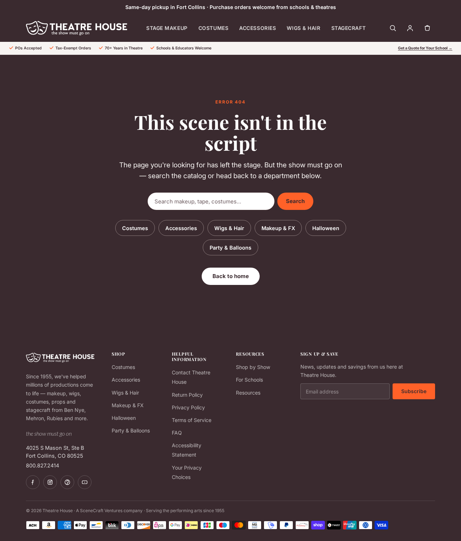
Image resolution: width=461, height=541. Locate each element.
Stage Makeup (167, 28)
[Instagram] (50, 482)
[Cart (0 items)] (427, 28)
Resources (248, 393)
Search (295, 201)
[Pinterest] (67, 482)
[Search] (392, 28)
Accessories (257, 28)
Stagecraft (348, 28)
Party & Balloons (230, 248)
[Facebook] (33, 482)
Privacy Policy (188, 407)
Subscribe (413, 391)
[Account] (410, 28)
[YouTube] (84, 482)
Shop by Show (253, 367)
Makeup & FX (278, 228)
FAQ (177, 433)
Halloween (325, 228)
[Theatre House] (76, 28)
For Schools (249, 380)
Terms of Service (191, 420)
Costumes (213, 28)
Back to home (230, 276)
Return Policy (187, 395)
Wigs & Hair (303, 28)
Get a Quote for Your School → (425, 48)
